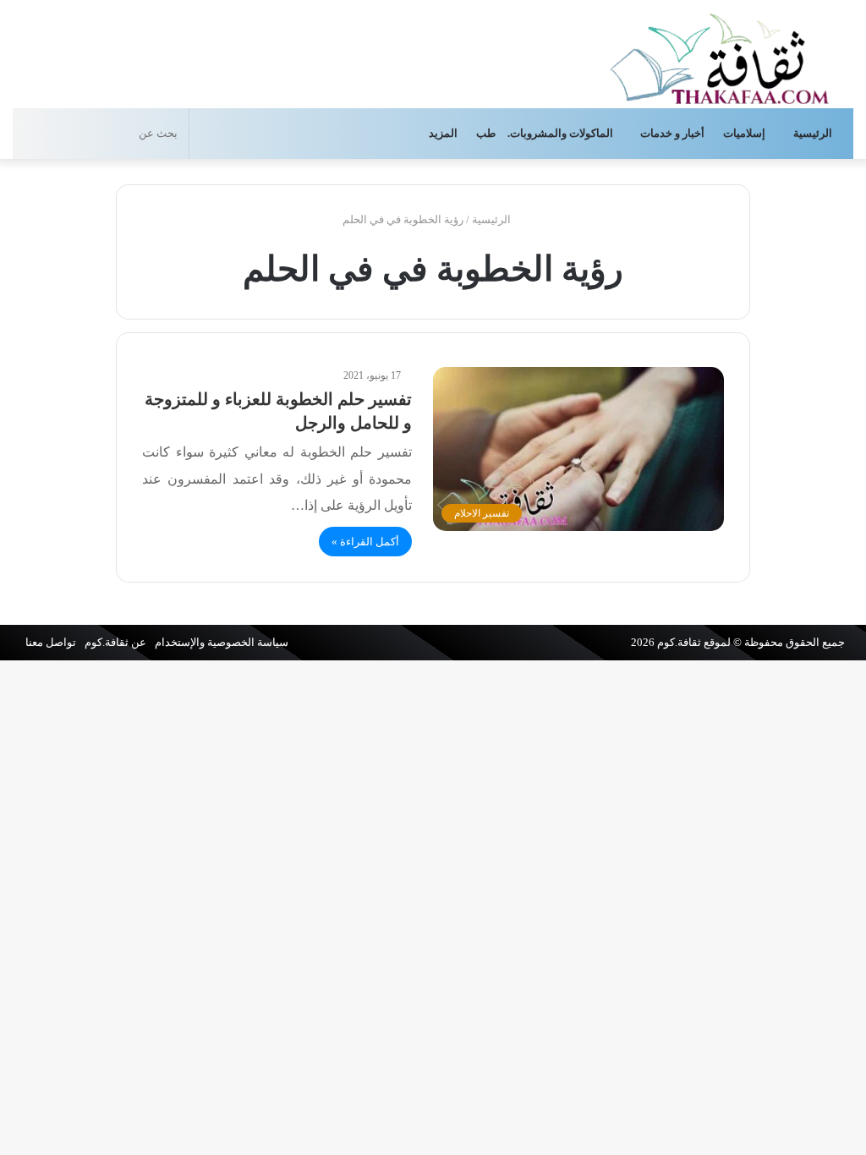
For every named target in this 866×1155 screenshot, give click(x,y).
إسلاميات (745, 133)
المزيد (443, 133)
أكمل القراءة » (365, 541)
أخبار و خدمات (672, 133)
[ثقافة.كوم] (719, 55)
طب (486, 133)
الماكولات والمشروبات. (560, 133)
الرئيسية (814, 133)
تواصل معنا (50, 642)
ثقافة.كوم (679, 642)
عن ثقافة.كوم (115, 642)
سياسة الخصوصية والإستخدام (221, 642)
